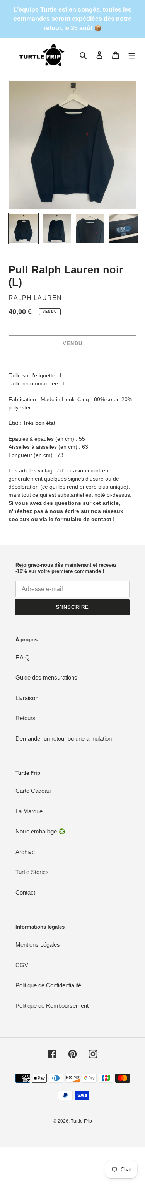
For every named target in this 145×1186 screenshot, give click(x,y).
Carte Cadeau (33, 790)
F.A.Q (22, 657)
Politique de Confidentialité (48, 985)
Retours (25, 718)
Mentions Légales (37, 944)
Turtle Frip (81, 1121)
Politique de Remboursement (52, 1005)
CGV (21, 965)
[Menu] (132, 55)
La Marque (29, 811)
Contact (25, 892)
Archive (25, 852)
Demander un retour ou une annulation (63, 738)
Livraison (26, 698)
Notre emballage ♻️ (40, 831)
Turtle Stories (32, 872)
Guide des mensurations (46, 677)
